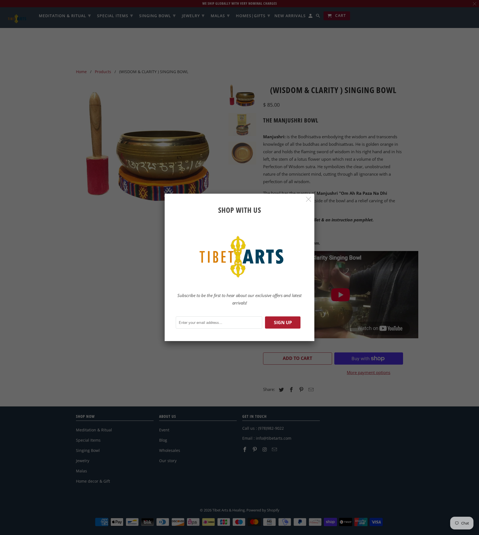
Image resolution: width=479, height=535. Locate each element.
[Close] (309, 199)
